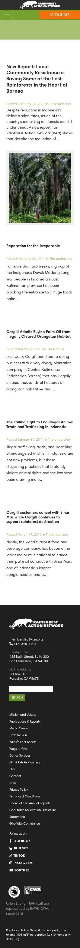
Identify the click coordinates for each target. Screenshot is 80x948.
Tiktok (18, 856)
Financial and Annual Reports (29, 803)
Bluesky (20, 848)
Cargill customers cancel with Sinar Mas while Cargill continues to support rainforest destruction (38, 517)
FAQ (12, 769)
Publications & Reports (25, 721)
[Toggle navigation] (7, 15)
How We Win (18, 735)
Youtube (21, 870)
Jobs (12, 783)
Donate (61, 15)
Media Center (19, 728)
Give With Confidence (24, 824)
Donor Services (19, 755)
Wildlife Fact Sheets (22, 742)
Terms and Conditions (24, 796)
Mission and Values (22, 715)
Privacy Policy (18, 789)
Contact (15, 776)
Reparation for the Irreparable (33, 246)
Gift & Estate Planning (24, 762)
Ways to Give (18, 749)
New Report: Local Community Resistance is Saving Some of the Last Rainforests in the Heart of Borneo (36, 79)
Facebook (21, 841)
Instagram (22, 863)
